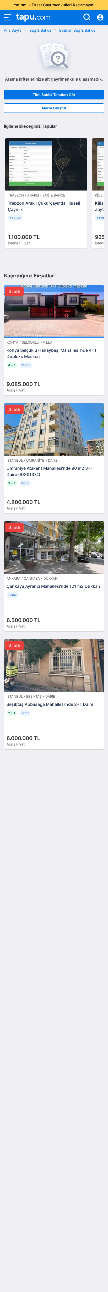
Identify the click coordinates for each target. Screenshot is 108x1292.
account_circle (100, 17)
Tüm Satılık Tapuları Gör (54, 94)
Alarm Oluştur (54, 108)
